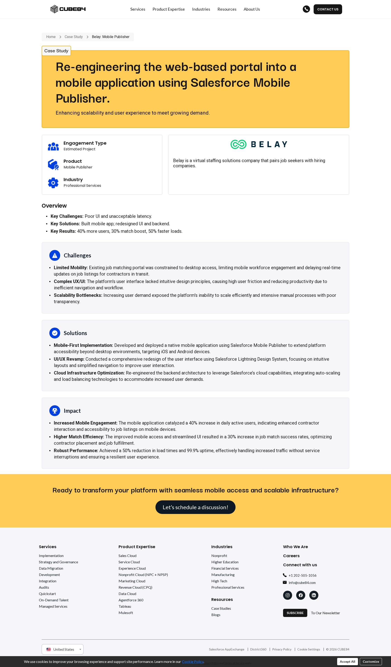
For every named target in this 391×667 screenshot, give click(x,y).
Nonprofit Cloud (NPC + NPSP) (143, 574)
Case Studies (221, 608)
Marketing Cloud (132, 581)
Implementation (51, 555)
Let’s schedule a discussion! (195, 507)
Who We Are (295, 546)
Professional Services (227, 587)
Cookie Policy (192, 661)
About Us (252, 9)
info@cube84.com (302, 583)
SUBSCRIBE (295, 613)
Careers (291, 556)
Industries (221, 546)
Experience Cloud (132, 568)
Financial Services (225, 568)
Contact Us (328, 9)
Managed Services (53, 606)
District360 (258, 649)
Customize (371, 661)
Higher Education (224, 562)
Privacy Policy (281, 649)
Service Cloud (129, 562)
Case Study (74, 37)
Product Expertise (137, 546)
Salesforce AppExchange (226, 649)
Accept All (347, 661)
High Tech (219, 581)
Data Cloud (127, 593)
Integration (47, 581)
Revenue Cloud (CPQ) (135, 587)
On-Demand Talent (54, 600)
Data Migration (51, 568)
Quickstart (47, 593)
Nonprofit (219, 555)
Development (49, 574)
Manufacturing (223, 574)
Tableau (125, 606)
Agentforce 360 (131, 600)
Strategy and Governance (58, 562)
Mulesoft (126, 612)
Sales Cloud (127, 555)
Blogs (215, 614)
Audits (44, 587)
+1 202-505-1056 (303, 575)
